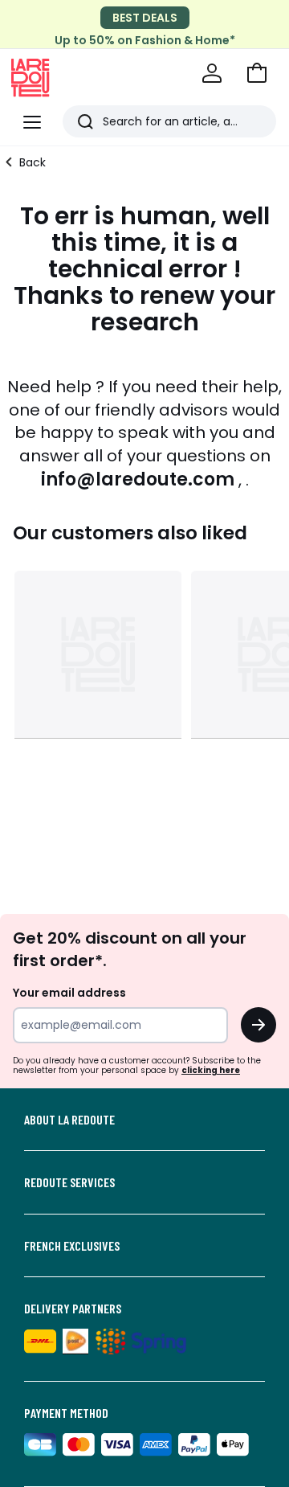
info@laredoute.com (137, 479)
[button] (257, 73)
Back (32, 162)
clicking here (210, 1070)
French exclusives (72, 1246)
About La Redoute (69, 1119)
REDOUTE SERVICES (69, 1182)
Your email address (69, 993)
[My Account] (212, 73)
